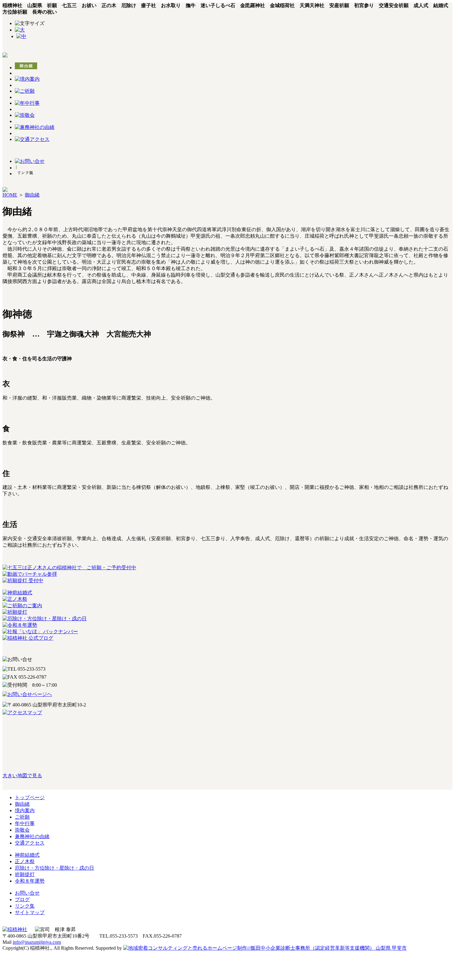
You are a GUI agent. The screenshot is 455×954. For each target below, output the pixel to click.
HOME (9, 194)
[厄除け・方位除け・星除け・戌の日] (44, 618)
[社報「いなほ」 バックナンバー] (40, 631)
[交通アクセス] (32, 139)
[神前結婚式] (17, 592)
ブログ (22, 899)
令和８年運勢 (30, 881)
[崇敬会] (25, 115)
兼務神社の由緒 (32, 836)
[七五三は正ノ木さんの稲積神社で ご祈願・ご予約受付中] (69, 567)
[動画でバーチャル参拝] (29, 574)
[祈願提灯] (14, 612)
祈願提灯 (25, 874)
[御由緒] (26, 67)
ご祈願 (22, 817)
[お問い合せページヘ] (227, 694)
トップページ (30, 797)
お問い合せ (27, 893)
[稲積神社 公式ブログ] (27, 638)
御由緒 (32, 194)
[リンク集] (25, 173)
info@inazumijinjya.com (37, 942)
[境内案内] (27, 79)
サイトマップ (30, 912)
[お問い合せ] (30, 161)
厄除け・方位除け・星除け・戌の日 (54, 868)
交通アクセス (30, 843)
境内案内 (25, 810)
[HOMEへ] (4, 55)
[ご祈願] (25, 91)
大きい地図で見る (22, 775)
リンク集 (25, 906)
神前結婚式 (27, 855)
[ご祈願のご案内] (22, 605)
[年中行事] (27, 103)
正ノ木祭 (25, 861)
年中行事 (25, 823)
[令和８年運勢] (19, 625)
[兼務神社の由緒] (34, 127)
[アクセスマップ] (227, 713)
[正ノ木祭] (14, 599)
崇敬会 (22, 830)
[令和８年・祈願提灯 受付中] (22, 580)
